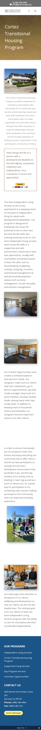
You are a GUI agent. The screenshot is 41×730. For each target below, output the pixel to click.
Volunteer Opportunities (16, 676)
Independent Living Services (18, 652)
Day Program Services (15, 671)
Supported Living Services (17, 666)
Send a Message (13, 713)
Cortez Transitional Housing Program (18, 659)
